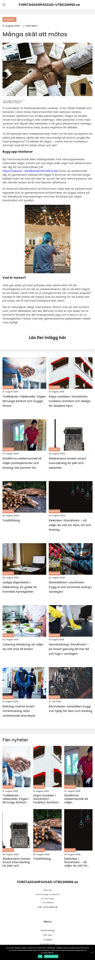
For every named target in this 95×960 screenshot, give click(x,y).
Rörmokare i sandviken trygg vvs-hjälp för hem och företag (70, 708)
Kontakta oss (47, 944)
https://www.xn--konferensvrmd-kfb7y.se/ (30, 171)
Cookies (47, 939)
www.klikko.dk (50, 907)
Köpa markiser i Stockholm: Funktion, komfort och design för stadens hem (70, 401)
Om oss (47, 935)
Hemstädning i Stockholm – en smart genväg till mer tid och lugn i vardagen (69, 649)
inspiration (9, 19)
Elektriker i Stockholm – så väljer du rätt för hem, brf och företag (70, 525)
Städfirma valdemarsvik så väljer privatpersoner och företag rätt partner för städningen (21, 463)
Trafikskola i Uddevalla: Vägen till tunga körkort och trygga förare (24, 401)
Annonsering (47, 930)
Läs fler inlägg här (47, 337)
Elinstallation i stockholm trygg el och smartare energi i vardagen (70, 587)
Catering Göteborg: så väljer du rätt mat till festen (22, 646)
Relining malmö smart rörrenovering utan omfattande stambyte (18, 711)
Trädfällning (11, 520)
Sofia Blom (31, 26)
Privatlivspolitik (51, 956)
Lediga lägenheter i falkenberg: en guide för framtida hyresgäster (19, 587)
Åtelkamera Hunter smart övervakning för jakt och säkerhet (67, 463)
